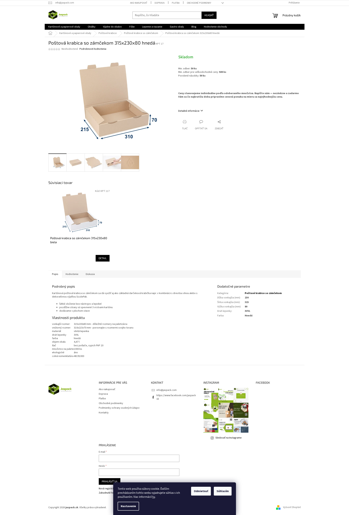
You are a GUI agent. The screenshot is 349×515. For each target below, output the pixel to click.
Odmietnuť (201, 491)
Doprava (160, 3)
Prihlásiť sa (109, 481)
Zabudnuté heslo (108, 493)
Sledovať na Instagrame (228, 438)
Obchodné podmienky (199, 3)
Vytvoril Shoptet (292, 507)
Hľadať (209, 15)
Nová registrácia (108, 488)
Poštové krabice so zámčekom (263, 293)
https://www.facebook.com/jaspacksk (176, 397)
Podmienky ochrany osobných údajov (119, 408)
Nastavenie (128, 506)
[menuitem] (64, 27)
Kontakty (104, 412)
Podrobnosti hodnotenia (93, 49)
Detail (103, 258)
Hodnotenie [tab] (72, 274)
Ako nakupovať (138, 3)
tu (153, 497)
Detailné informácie (189, 111)
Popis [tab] (55, 274)
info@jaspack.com (166, 390)
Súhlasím (223, 491)
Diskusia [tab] (90, 274)
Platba (176, 3)
